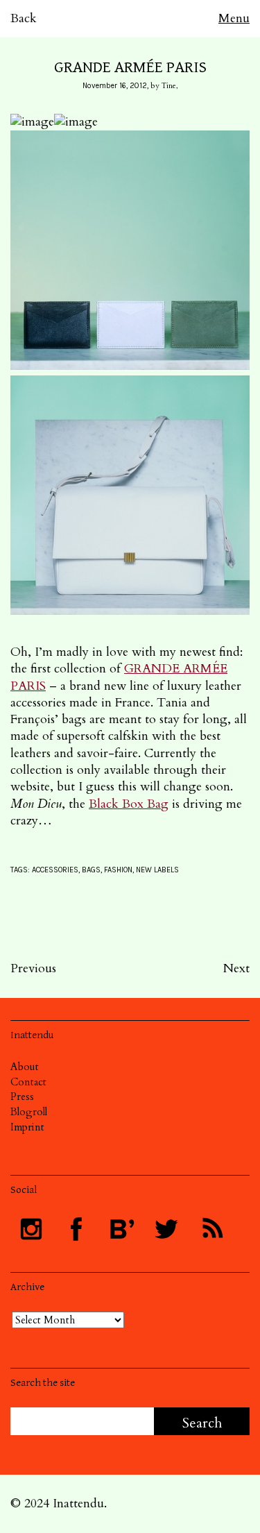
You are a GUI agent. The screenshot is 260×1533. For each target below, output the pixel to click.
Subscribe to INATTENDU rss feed (211, 1229)
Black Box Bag (128, 804)
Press (22, 1096)
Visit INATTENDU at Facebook (76, 1229)
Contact (28, 1082)
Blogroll (28, 1112)
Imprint (27, 1127)
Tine (169, 86)
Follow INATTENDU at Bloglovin (121, 1229)
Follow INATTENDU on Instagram (31, 1229)
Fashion (118, 869)
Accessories (55, 869)
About (24, 1067)
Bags (91, 869)
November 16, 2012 (115, 85)
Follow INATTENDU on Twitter (166, 1229)
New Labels (157, 869)
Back (23, 18)
